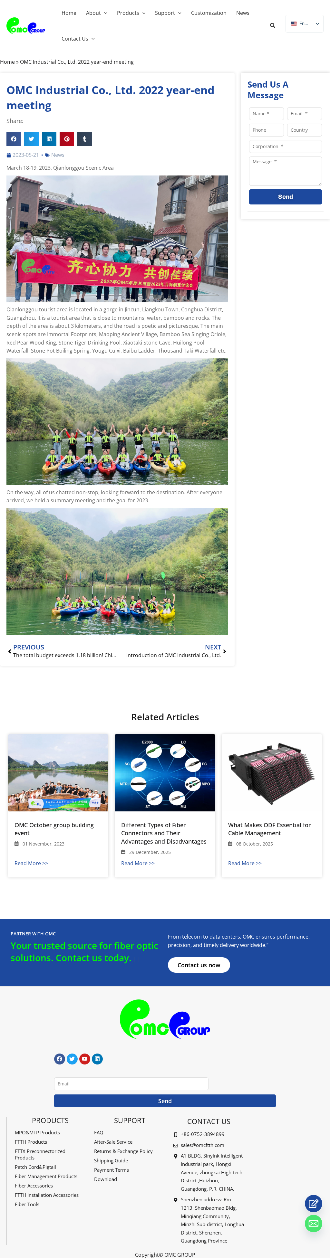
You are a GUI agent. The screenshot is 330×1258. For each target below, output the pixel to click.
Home (7, 61)
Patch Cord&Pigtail (35, 1167)
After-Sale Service (113, 1142)
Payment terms (111, 1170)
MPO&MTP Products (37, 1132)
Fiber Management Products (46, 1176)
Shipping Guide (111, 1160)
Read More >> (31, 863)
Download (105, 1179)
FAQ (98, 1132)
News (57, 154)
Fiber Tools (27, 1204)
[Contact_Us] (313, 1203)
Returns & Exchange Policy (123, 1151)
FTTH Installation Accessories (47, 1195)
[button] (273, 26)
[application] (104, 13)
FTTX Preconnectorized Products (40, 1154)
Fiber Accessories (34, 1185)
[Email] (313, 1223)
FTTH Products (31, 1142)
